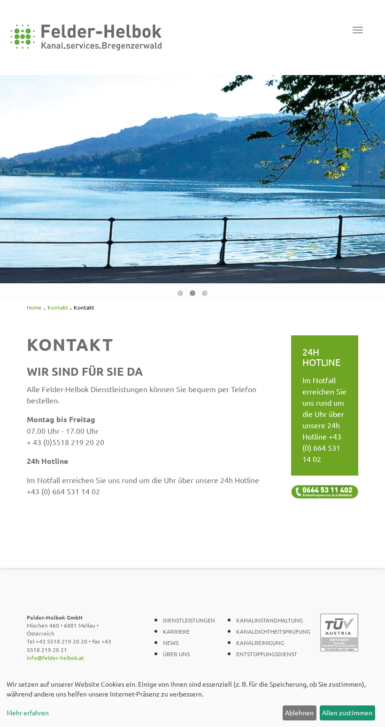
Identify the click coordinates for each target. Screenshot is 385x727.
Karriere (176, 631)
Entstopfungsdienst (266, 654)
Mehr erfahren (28, 712)
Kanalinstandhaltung (269, 620)
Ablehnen (299, 712)
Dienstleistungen (189, 620)
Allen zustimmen (347, 712)
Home (34, 307)
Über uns (176, 654)
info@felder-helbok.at (55, 657)
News (170, 642)
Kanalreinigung (260, 642)
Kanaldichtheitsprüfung (273, 631)
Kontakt (57, 307)
